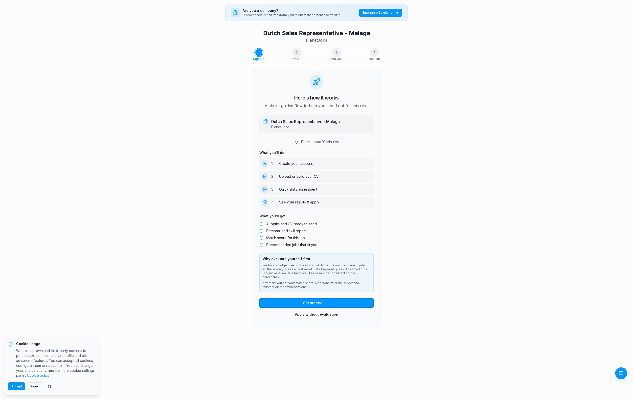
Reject (35, 386)
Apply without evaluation (316, 314)
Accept (16, 386)
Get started (312, 303)
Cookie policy (38, 375)
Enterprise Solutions (377, 12)
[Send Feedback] (621, 373)
